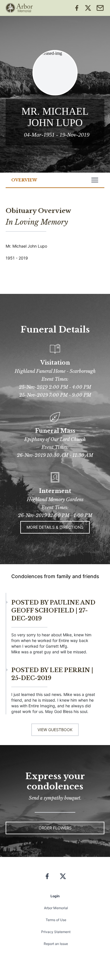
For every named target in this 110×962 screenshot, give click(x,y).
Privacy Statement (56, 932)
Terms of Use (56, 920)
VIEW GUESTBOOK (55, 729)
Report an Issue (56, 944)
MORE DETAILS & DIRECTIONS (55, 527)
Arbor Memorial (56, 908)
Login (55, 896)
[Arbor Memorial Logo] (19, 8)
